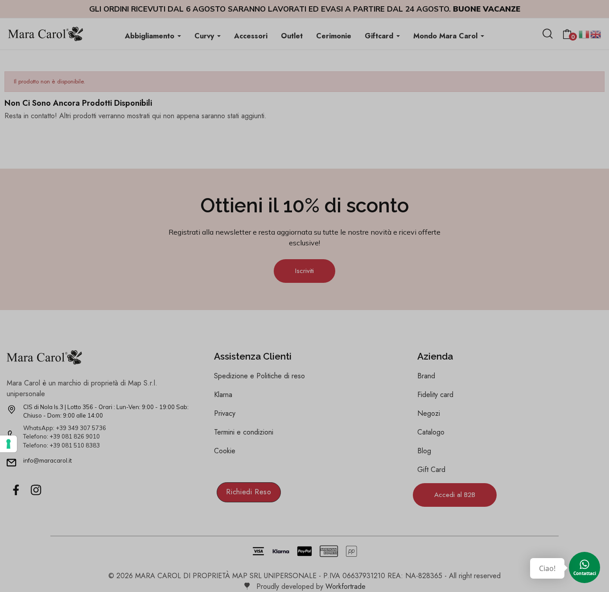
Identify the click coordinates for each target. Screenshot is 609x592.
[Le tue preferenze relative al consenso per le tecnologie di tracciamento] (8, 443)
